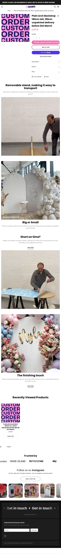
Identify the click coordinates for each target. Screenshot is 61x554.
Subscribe (34, 530)
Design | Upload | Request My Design (47, 42)
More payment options (46, 56)
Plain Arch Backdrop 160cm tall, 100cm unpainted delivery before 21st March (10, 426)
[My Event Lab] (30, 6)
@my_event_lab (30, 479)
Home (9, 10)
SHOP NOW (30, 247)
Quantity (34, 34)
